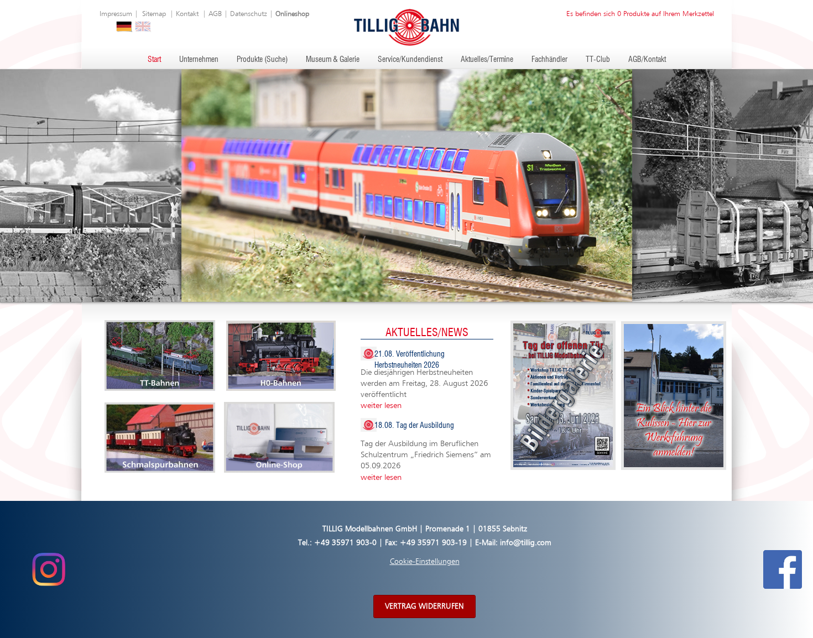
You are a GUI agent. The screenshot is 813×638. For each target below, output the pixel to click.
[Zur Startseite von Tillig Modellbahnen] (406, 27)
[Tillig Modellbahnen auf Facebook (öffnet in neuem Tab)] (782, 569)
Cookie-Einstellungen (425, 562)
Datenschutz (248, 14)
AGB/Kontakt (647, 60)
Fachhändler (549, 60)
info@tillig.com (525, 543)
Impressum (116, 14)
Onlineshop (292, 14)
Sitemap (154, 14)
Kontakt (187, 14)
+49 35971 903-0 (345, 543)
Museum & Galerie (332, 60)
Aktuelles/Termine (487, 60)
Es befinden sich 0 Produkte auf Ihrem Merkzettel (640, 14)
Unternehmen (198, 60)
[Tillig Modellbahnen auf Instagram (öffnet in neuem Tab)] (48, 569)
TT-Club (598, 60)
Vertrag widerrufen (424, 606)
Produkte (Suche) (262, 60)
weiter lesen (381, 405)
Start (154, 60)
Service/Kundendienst (410, 60)
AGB (215, 14)
